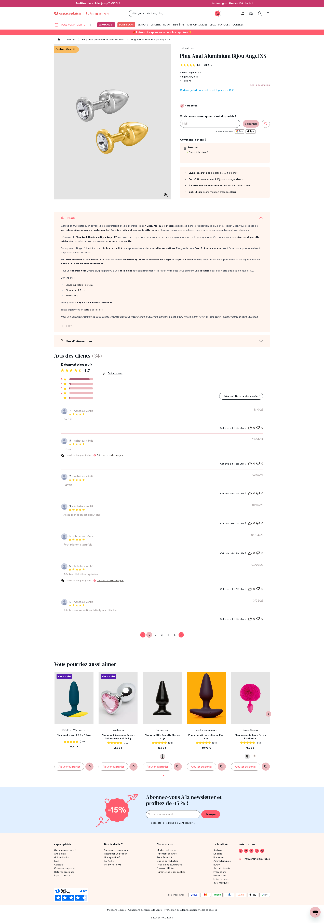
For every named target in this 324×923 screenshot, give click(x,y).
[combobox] (241, 396)
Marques (224, 24)
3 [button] (162, 635)
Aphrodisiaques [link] (222, 861)
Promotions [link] (219, 872)
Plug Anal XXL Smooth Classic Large (162, 737)
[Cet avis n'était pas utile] (258, 427)
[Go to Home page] (81, 13)
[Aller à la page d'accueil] (59, 40)
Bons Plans (126, 24)
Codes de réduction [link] (168, 861)
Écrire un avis (115, 373)
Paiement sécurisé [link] (167, 853)
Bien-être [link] (218, 857)
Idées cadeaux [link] (221, 879)
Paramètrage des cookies (171, 872)
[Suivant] (268, 714)
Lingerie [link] (217, 853)
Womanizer (106, 24)
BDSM (166, 24)
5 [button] (175, 635)
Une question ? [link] (112, 857)
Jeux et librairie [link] (221, 868)
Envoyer (211, 814)
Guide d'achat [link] (62, 857)
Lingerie (156, 24)
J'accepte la (173, 822)
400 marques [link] (220, 882)
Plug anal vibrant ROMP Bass (74, 735)
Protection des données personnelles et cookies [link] (191, 909)
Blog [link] (56, 861)
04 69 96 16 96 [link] (112, 864)
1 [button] (149, 635)
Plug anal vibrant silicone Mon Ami (206, 737)
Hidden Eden (187, 48)
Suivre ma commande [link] (116, 850)
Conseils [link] (58, 864)
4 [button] (168, 635)
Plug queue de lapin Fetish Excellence (250, 737)
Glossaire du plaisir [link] (64, 868)
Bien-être (178, 24)
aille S (88, 309)
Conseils (238, 24)
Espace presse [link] (62, 875)
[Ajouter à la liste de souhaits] (266, 124)
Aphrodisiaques (197, 24)
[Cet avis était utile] (250, 427)
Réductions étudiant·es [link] (169, 864)
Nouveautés (220, 875)
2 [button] (155, 635)
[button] (243, 13)
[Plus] (254, 756)
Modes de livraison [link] (167, 850)
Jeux (213, 24)
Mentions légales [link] (116, 909)
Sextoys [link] (217, 850)
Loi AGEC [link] (109, 861)
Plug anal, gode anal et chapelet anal (103, 39)
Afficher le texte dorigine (110, 455)
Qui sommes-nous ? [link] (65, 850)
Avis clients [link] (60, 853)
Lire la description (260, 84)
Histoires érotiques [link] (64, 872)
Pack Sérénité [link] (164, 857)
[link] (86, 3)
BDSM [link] (216, 864)
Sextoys (143, 24)
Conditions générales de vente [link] (145, 909)
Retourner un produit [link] (115, 853)
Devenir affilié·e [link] (165, 868)
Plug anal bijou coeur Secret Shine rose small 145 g (118, 737)
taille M (99, 309)
